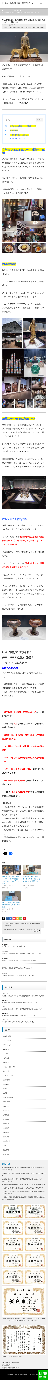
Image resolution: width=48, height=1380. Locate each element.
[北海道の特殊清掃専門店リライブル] (18, 3)
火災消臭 (6, 1110)
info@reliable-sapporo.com (10, 1362)
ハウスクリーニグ (8, 1040)
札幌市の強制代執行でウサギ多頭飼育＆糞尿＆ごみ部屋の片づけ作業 (23, 996)
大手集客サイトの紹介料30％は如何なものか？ (16, 946)
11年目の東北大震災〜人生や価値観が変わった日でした (19, 975)
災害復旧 (6, 1119)
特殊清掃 (20, 27)
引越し (5, 1088)
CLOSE (39, 119)
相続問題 (6, 1132)
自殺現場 (6, 1137)
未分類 (5, 1093)
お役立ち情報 (7, 1036)
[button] (16, 210)
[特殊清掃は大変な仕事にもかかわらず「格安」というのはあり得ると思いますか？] (32, 870)
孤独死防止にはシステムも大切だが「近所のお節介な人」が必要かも (21, 930)
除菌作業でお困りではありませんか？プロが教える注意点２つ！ (21, 953)
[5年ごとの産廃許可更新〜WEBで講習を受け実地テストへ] (11, 896)
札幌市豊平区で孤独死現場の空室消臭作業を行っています (19, 1002)
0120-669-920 (6, 1364)
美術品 (28, 27)
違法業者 (36, 27)
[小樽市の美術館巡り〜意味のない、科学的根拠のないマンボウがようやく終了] (11, 870)
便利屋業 (6, 1062)
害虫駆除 (6, 1084)
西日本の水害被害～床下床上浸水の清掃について (17, 968)
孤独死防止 (6, 1080)
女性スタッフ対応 (8, 1075)
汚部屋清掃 (6, 1102)
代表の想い (14, 25)
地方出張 (6, 1071)
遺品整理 (42, 27)
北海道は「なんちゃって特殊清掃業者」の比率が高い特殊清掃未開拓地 (23, 1191)
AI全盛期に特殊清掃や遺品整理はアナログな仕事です (18, 1022)
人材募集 (6, 1053)
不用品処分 (6, 1049)
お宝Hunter (7, 27)
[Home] (3, 10)
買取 (4, 1145)
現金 (24, 27)
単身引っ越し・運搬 (9, 1067)
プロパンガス (7, 1045)
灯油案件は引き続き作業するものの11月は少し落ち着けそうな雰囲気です (23, 924)
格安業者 (15, 27)
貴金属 (32, 27)
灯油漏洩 (6, 1115)
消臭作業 (6, 1106)
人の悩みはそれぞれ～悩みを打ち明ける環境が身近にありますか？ (22, 1009)
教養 (11, 27)
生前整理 (6, 1128)
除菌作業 (6, 1154)
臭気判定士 (6, 1141)
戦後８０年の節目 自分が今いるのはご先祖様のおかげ (19, 961)
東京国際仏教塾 (8, 1097)
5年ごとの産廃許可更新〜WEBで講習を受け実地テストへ (11, 905)
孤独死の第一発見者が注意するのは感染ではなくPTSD (18, 1015)
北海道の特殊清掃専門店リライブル (22, 1374)
